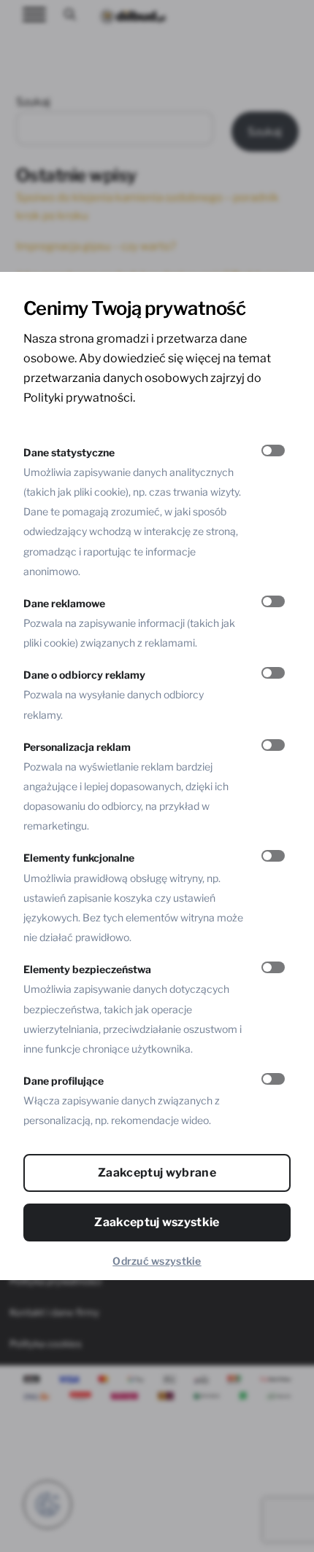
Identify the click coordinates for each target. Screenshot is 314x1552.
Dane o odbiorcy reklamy (84, 674)
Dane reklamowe (64, 603)
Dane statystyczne (69, 452)
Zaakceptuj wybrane (157, 1172)
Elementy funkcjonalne (78, 857)
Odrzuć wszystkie (156, 1261)
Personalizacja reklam (77, 747)
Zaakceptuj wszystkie (156, 1222)
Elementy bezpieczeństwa (87, 969)
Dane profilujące (63, 1081)
